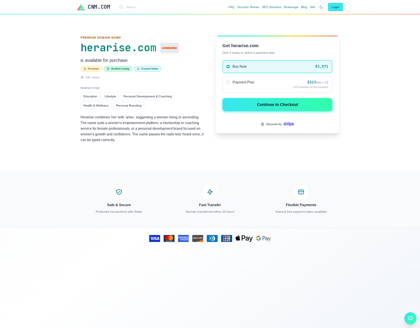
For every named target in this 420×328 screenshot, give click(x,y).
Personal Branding (129, 105)
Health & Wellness (95, 105)
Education (90, 96)
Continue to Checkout (277, 104)
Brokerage (291, 7)
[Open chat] (410, 318)
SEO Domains (271, 7)
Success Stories (248, 7)
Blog (304, 7)
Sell (312, 7)
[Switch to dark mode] (321, 7)
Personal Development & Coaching (147, 96)
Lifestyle (110, 96)
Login (335, 7)
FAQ (231, 7)
